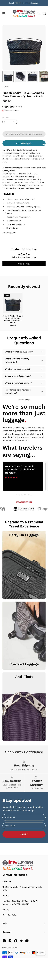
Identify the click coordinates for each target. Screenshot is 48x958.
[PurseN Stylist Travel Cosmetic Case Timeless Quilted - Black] (8, 76)
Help (4, 923)
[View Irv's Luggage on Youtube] (27, 941)
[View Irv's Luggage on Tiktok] (10, 941)
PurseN (5, 87)
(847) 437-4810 (9, 915)
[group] (24, 3)
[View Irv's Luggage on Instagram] (4, 941)
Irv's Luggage (12, 947)
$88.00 (13, 325)
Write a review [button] (24, 264)
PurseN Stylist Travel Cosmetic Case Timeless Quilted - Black (13, 319)
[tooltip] (43, 144)
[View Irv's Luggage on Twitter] (21, 941)
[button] (39, 13)
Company (7, 932)
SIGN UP (24, 834)
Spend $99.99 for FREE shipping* (24, 3)
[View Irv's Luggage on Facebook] (15, 941)
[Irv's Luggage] (24, 13)
